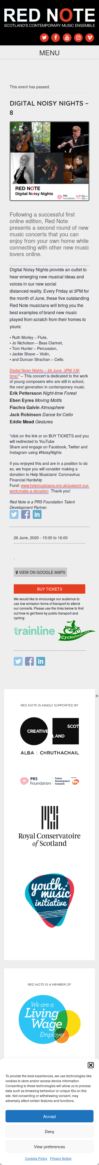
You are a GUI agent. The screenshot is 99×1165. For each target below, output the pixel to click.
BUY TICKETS (49, 589)
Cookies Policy (36, 1158)
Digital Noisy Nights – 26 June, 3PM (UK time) (44, 373)
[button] (91, 1065)
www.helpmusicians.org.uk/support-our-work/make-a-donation (49, 488)
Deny (49, 1131)
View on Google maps (41, 572)
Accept (49, 1116)
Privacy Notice (61, 1158)
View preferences (49, 1146)
